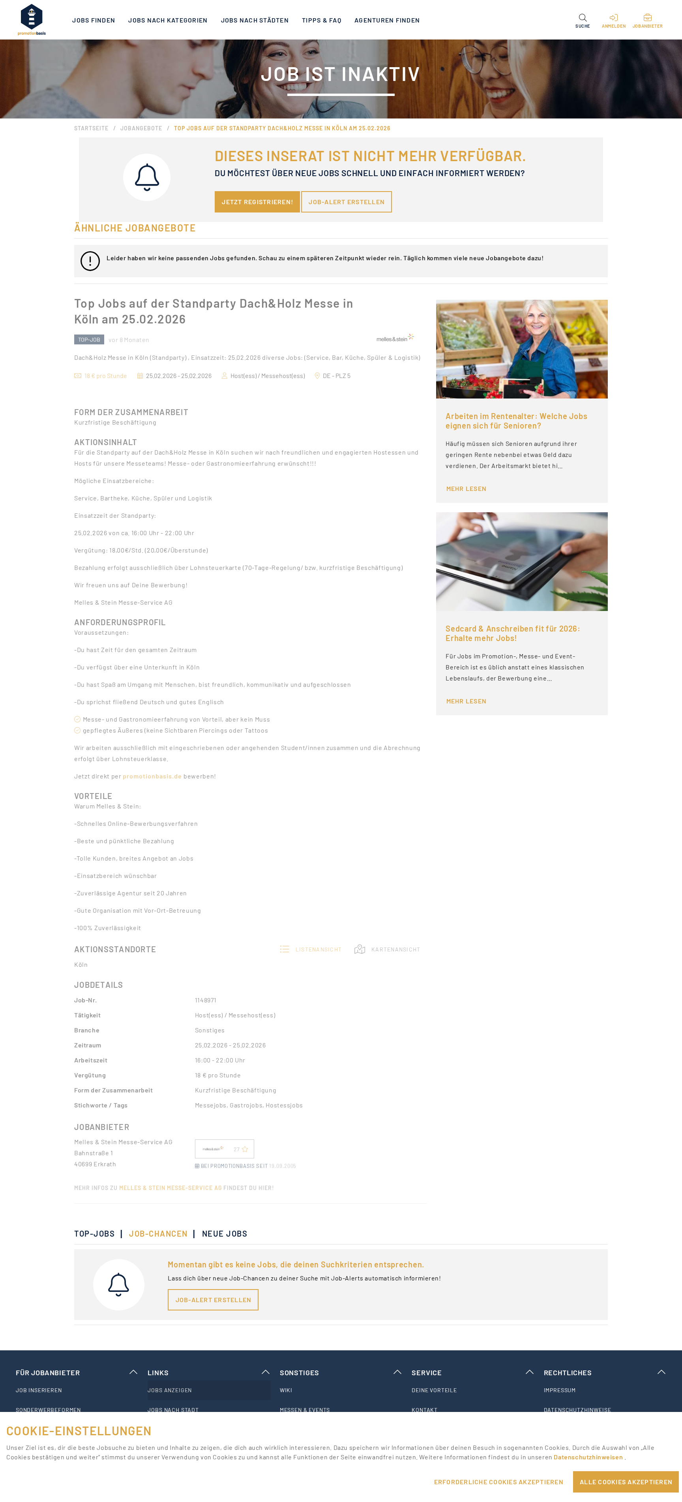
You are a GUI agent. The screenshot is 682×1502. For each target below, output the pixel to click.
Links (158, 1372)
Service (427, 1372)
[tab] (98, 1233)
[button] (583, 19)
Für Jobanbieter (48, 1372)
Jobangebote (141, 128)
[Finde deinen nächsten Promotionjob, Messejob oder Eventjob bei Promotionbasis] (31, 20)
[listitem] (77, 1390)
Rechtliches (568, 1372)
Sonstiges (299, 1372)
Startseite (91, 128)
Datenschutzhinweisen (589, 1457)
